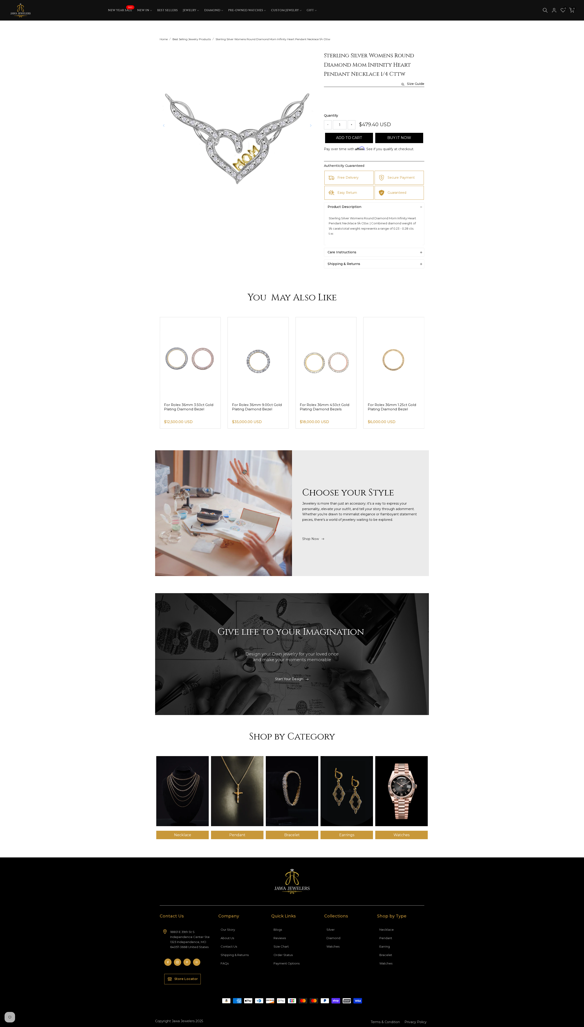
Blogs (278, 929)
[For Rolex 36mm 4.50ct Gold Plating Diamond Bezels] (394, 358)
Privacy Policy (415, 1022)
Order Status (283, 955)
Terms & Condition (385, 1022)
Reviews (280, 938)
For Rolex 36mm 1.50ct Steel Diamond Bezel (189, 407)
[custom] (168, 962)
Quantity (331, 115)
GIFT (310, 10)
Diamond (333, 938)
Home (164, 39)
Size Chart (281, 946)
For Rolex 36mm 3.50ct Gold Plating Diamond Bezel (256, 407)
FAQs (225, 963)
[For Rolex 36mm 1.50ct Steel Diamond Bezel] (190, 358)
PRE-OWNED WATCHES (245, 10)
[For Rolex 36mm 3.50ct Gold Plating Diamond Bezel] (258, 358)
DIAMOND (212, 10)
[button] (311, 125)
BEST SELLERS (167, 10)
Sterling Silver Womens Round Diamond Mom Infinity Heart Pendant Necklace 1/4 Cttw (273, 39)
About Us (227, 938)
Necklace (386, 929)
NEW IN (143, 10)
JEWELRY (189, 10)
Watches (332, 946)
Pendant (385, 938)
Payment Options (287, 963)
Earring (384, 946)
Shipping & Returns (235, 955)
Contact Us (229, 946)
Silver (330, 929)
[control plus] (351, 124)
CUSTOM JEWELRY (285, 10)
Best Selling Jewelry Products (191, 39)
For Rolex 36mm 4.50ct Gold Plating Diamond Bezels (392, 407)
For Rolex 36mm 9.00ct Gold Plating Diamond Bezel (324, 407)
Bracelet (385, 955)
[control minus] (328, 124)
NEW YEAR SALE (120, 10)
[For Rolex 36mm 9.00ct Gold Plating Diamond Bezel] (326, 358)
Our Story (228, 929)
